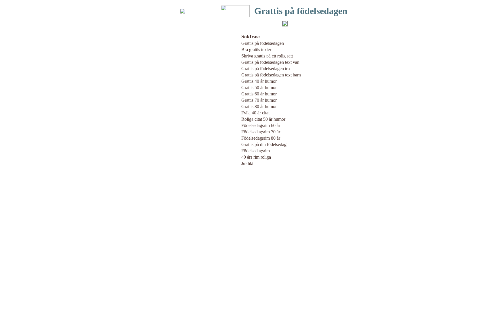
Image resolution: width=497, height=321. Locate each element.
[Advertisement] (147, 113)
